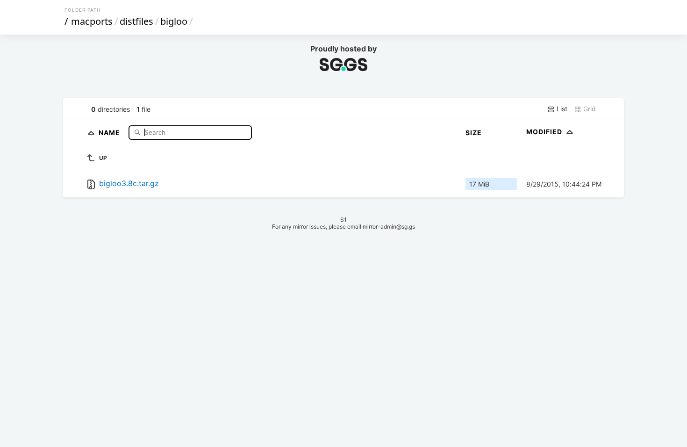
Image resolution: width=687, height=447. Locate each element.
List (561, 109)
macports (92, 21)
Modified (545, 132)
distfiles (136, 21)
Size (473, 133)
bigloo (173, 21)
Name (110, 132)
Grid (588, 109)
